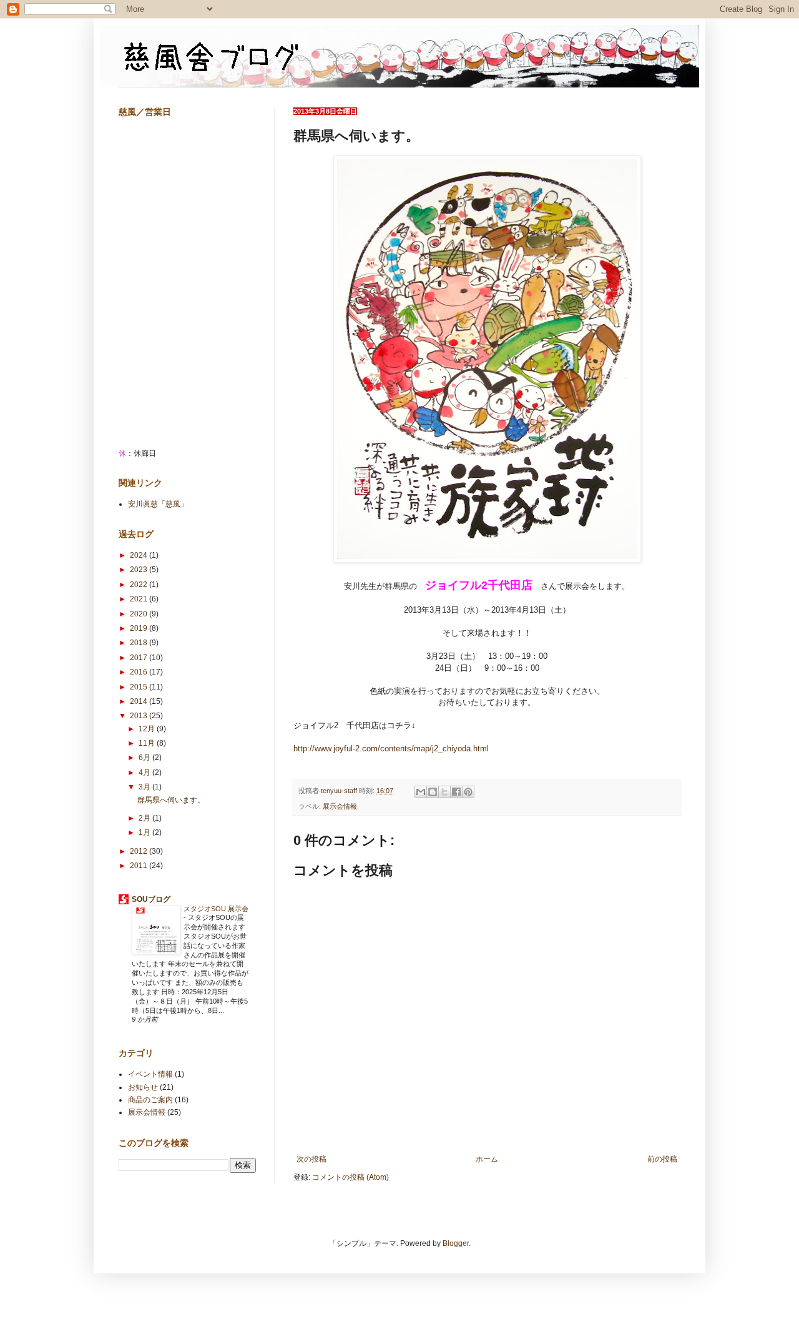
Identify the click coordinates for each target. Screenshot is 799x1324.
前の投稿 (662, 1159)
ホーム (487, 1159)
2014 (139, 701)
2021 (139, 599)
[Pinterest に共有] (468, 792)
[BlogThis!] (432, 792)
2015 (139, 687)
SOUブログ (151, 899)
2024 (139, 555)
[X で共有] (444, 792)
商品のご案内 (150, 1099)
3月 (145, 787)
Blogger (456, 1243)
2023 (139, 569)
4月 (145, 772)
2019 (139, 628)
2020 (139, 614)
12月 (148, 728)
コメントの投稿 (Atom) (350, 1177)
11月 (148, 743)
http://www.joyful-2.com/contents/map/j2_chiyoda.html (391, 748)
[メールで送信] (420, 792)
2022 (139, 584)
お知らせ (143, 1087)
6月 (145, 757)
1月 (145, 832)
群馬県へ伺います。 (171, 800)
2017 (139, 657)
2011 (139, 865)
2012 (139, 851)
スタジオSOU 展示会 (216, 908)
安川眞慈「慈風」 (158, 504)
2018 (139, 642)
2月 (145, 818)
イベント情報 (150, 1074)
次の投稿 (311, 1159)
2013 (139, 715)
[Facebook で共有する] (456, 792)
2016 (139, 672)
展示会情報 (340, 806)
